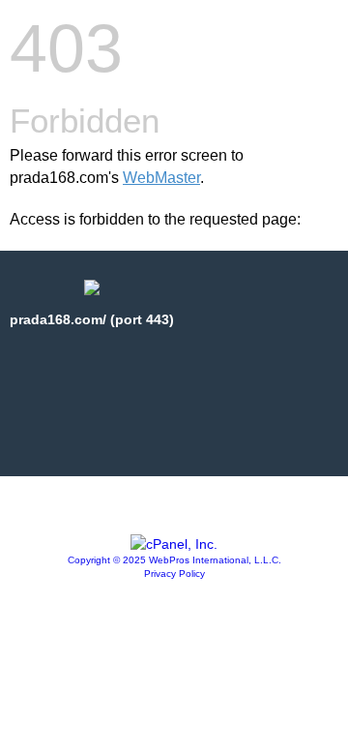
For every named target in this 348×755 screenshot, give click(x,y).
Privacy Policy (174, 573)
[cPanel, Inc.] (174, 544)
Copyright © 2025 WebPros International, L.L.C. (174, 560)
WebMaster (161, 177)
